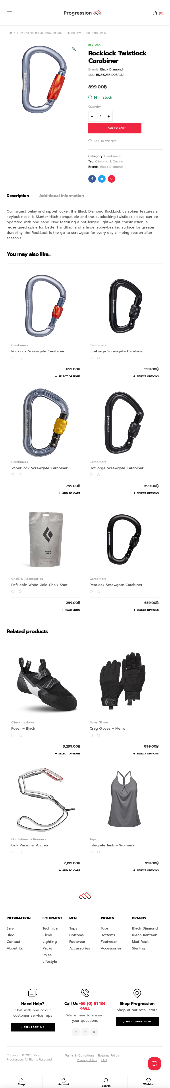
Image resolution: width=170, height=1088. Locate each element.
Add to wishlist (104, 141)
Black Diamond (111, 69)
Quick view (20, 358)
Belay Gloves (99, 722)
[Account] (64, 1080)
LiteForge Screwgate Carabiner (117, 351)
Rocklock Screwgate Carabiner (38, 351)
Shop (21, 1084)
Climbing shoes (23, 722)
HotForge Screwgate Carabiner (117, 468)
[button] (74, 49)
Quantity (94, 106)
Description (18, 195)
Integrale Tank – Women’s (112, 845)
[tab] (18, 195)
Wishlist (148, 1084)
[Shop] (21, 1080)
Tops (93, 839)
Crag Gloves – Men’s (107, 728)
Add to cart (117, 128)
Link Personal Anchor (30, 845)
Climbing (37, 32)
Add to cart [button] (71, 493)
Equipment (22, 32)
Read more (72, 610)
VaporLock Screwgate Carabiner (39, 468)
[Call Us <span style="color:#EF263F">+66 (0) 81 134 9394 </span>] (85, 993)
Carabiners (53, 32)
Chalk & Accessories (27, 578)
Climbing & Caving (109, 161)
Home (10, 32)
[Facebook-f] (75, 1032)
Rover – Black (23, 728)
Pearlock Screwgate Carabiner (116, 585)
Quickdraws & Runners (28, 839)
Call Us (84, 1006)
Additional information (61, 195)
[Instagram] (85, 1032)
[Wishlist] (148, 1080)
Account (64, 1084)
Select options (69, 376)
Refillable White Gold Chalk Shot (39, 585)
